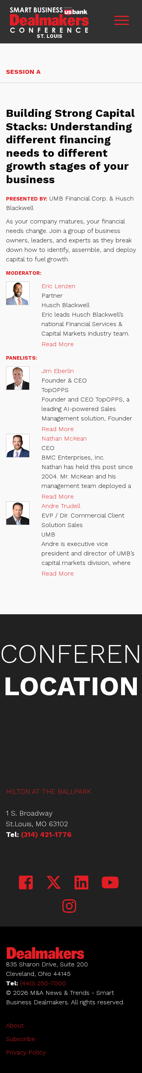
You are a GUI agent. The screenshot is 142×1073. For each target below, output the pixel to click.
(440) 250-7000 (43, 983)
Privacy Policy (26, 1052)
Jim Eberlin (57, 371)
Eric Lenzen (58, 286)
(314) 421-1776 (46, 834)
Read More (57, 344)
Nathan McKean (64, 438)
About (15, 1025)
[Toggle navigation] (121, 21)
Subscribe (20, 1039)
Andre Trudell (60, 506)
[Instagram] (69, 906)
